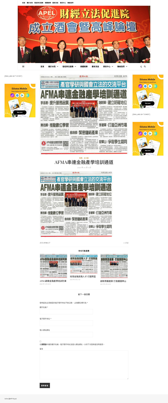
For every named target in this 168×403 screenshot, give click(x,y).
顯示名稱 (44, 307)
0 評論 (126, 243)
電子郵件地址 (45, 319)
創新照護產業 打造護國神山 (113, 281)
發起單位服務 (38, 3)
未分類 (86, 158)
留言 (41, 349)
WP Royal (13, 399)
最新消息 (55, 3)
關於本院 (30, 3)
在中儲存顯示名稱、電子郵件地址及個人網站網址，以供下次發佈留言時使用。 (72, 344)
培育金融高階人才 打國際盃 (83, 276)
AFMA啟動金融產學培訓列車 (53, 281)
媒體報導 (48, 3)
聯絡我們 (70, 3)
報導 (81, 158)
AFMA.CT (47, 243)
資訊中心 (63, 3)
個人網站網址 (45, 330)
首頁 (23, 3)
